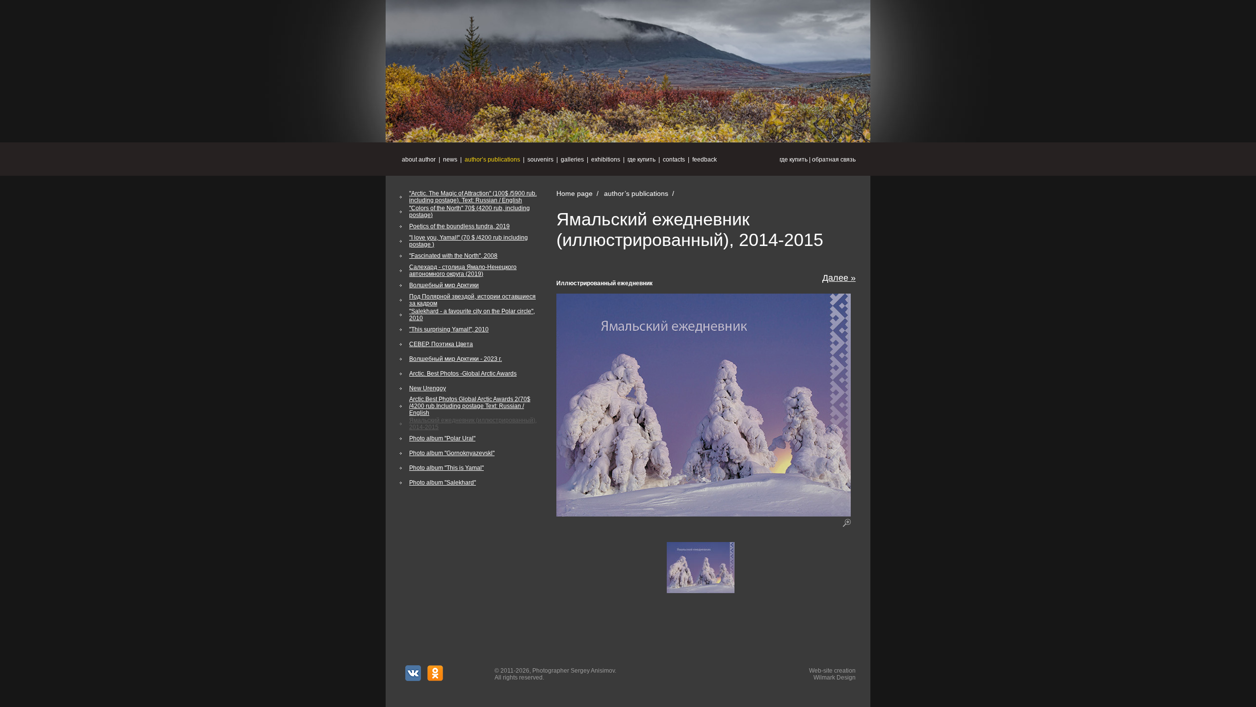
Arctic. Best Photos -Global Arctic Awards (463, 373)
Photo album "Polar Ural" (442, 438)
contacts (674, 159)
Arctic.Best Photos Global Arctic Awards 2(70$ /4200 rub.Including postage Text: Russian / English (469, 406)
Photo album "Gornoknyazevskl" (452, 453)
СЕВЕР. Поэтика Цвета (441, 344)
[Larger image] (700, 591)
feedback (704, 159)
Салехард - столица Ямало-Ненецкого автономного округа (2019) (463, 270)
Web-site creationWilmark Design (832, 674)
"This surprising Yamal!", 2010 (449, 329)
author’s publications (492, 159)
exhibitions (605, 159)
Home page (574, 193)
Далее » (839, 278)
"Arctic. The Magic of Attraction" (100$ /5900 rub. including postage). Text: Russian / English (473, 197)
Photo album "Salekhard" (442, 482)
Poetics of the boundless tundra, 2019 (459, 226)
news (450, 159)
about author (419, 159)
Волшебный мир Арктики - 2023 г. (455, 358)
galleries (572, 159)
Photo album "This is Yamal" (446, 467)
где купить (794, 159)
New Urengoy (427, 388)
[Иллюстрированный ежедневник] (703, 514)
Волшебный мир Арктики (444, 285)
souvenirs (540, 159)
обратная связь (834, 159)
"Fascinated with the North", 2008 (453, 255)
